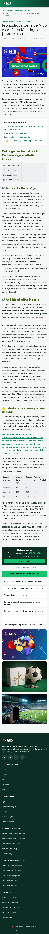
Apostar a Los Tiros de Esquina (13, 839)
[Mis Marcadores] (6, 3)
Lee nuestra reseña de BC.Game (24, 567)
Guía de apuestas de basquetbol (17, 618)
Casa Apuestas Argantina (11, 876)
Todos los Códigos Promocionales (25, 573)
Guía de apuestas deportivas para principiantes (23, 611)
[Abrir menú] (45, 3)
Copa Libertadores (8, 822)
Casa (4, 10)
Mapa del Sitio (7, 918)
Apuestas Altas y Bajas (10, 849)
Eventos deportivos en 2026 (15, 595)
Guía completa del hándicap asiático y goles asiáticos (22, 603)
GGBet (4, 770)
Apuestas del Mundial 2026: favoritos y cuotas (23, 581)
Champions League (9, 807)
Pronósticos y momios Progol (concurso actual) (23, 588)
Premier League (7, 817)
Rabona (4, 780)
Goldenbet (5, 785)
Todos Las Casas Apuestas (12, 866)
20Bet (4, 790)
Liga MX (5, 802)
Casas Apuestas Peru (9, 886)
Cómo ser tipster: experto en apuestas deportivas (24, 625)
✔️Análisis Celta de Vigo (17, 133)
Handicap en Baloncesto (11, 844)
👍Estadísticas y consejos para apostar (24, 141)
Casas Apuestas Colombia (11, 871)
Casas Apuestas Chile (10, 881)
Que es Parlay (7, 854)
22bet (5, 497)
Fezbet (4, 775)
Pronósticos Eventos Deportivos (18, 10)
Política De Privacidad (10, 902)
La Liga (4, 812)
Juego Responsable (9, 913)
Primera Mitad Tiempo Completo (13, 834)
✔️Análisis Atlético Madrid (18, 137)
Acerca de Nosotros (9, 897)
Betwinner (7, 492)
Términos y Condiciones (11, 908)
